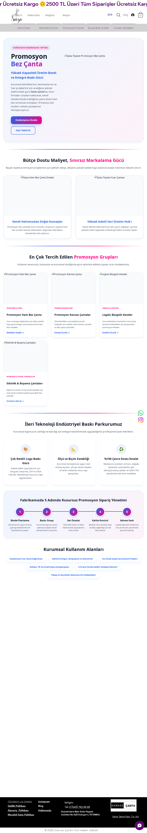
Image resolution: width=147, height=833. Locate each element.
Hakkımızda (44, 810)
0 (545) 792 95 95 (79, 807)
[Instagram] (140, 420)
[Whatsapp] (140, 413)
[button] (140, 15)
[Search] (118, 15)
